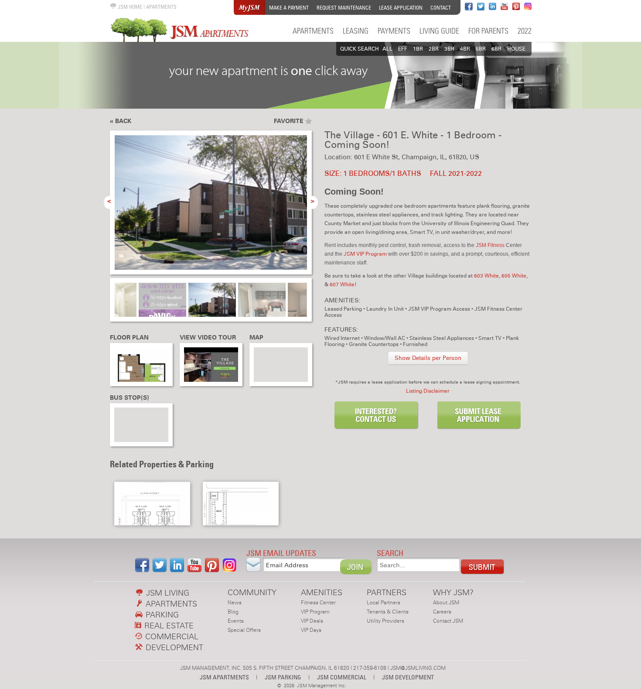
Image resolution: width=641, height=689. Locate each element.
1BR (418, 49)
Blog (233, 612)
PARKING (161, 614)
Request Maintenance (344, 7)
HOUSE (516, 49)
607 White (342, 284)
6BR (496, 49)
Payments (394, 30)
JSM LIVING (166, 592)
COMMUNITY (252, 592)
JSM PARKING (283, 677)
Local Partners (383, 603)
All (387, 49)
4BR (465, 49)
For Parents (488, 30)
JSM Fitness (490, 245)
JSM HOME (129, 6)
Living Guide (439, 30)
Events (236, 621)
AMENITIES (321, 592)
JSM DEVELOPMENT (408, 677)
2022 (525, 30)
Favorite (288, 121)
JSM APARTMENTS (224, 677)
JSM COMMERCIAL (341, 677)
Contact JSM (448, 621)
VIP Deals (312, 621)
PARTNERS (386, 592)
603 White (486, 276)
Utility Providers (385, 621)
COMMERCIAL (170, 636)
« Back (120, 121)
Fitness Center (318, 603)
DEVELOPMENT (173, 647)
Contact (440, 7)
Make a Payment (289, 7)
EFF (402, 49)
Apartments (313, 30)
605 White (513, 276)
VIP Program (315, 612)
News (235, 603)
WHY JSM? (453, 592)
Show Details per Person (428, 358)
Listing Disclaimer (428, 391)
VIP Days (311, 630)
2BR (434, 49)
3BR (449, 49)
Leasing (355, 30)
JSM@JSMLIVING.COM (418, 668)
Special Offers (244, 630)
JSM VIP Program (365, 254)
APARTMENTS (161, 6)
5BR (481, 49)
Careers (442, 612)
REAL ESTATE (168, 625)
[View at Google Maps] (280, 364)
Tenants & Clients (388, 612)
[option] (211, 207)
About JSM (446, 603)
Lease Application (401, 7)
